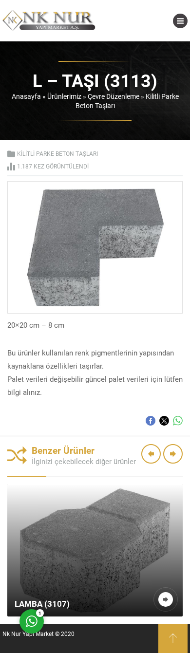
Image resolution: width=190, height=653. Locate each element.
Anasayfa (26, 96)
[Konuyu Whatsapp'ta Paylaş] (178, 421)
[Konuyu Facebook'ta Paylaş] (150, 421)
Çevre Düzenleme (113, 96)
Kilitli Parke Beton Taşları (57, 153)
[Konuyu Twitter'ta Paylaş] (164, 421)
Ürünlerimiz (64, 96)
